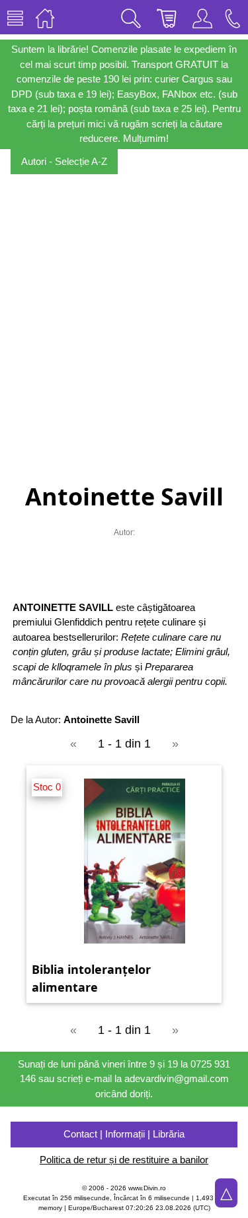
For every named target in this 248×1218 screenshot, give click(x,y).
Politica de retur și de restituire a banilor (124, 1159)
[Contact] (233, 17)
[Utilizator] (202, 17)
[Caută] (131, 17)
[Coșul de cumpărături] (166, 17)
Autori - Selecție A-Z (64, 161)
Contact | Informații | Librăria (124, 1133)
